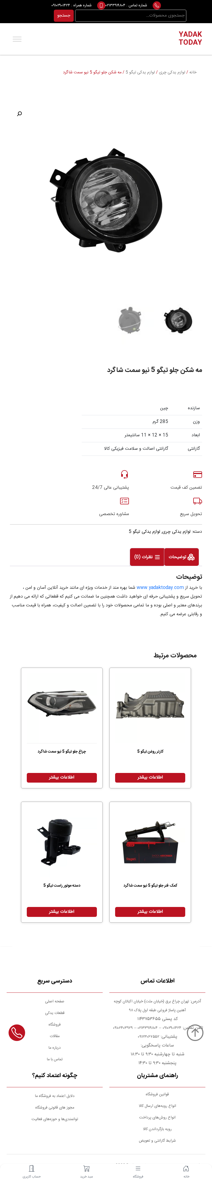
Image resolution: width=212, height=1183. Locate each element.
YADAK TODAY (190, 39)
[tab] (181, 557)
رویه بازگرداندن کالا (157, 1129)
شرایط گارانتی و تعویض (157, 1141)
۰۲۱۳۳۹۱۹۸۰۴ (115, 5)
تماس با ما (55, 1059)
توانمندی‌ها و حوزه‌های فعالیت (54, 1119)
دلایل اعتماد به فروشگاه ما (55, 1096)
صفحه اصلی (54, 1001)
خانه (193, 72)
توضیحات (178, 557)
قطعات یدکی (55, 1013)
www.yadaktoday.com (160, 588)
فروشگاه (55, 1024)
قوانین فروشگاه (157, 1094)
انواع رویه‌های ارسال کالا (157, 1106)
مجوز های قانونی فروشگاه (54, 1107)
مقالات (55, 1036)
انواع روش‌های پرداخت (157, 1117)
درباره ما (55, 1048)
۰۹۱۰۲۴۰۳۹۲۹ (122, 1028)
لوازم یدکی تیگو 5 (140, 72)
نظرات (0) (144, 557)
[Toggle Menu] (17, 39)
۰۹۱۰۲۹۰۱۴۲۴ (60, 5)
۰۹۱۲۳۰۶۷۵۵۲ (148, 1037)
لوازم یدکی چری (172, 72)
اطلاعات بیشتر (150, 777)
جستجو (63, 15)
